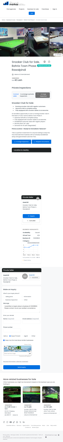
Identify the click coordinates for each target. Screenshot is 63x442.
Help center (53, 425)
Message (6, 303)
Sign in (55, 9)
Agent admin (26, 425)
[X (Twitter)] (20, 422)
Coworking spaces (36, 425)
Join (31, 13)
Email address (31, 319)
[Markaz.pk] (14, 3)
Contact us (28, 427)
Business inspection (12, 300)
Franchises (45, 9)
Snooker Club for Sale (41, 20)
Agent (26, 336)
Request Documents (42, 142)
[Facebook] (4, 422)
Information (27, 296)
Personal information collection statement (15, 361)
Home (3, 20)
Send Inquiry (22, 367)
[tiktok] (14, 422)
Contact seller (16, 95)
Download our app (51, 435)
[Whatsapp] (17, 422)
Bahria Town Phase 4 (29, 20)
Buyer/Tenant (15, 336)
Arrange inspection (43, 95)
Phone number (8, 327)
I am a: (5, 336)
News (43, 425)
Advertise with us (10, 425)
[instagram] (7, 422)
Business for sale (33, 9)
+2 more (58, 54)
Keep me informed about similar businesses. (19, 340)
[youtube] (10, 422)
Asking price (9, 296)
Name (8, 319)
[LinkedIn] (24, 422)
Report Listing (27, 260)
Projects (21, 9)
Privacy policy (6, 435)
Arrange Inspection (22, 142)
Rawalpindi (19, 20)
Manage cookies (15, 435)
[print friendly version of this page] (44, 61)
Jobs (47, 425)
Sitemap (8, 436)
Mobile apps (35, 427)
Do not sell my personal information (29, 435)
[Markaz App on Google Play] (59, 435)
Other (25, 300)
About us (19, 425)
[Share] (49, 61)
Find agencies (11, 9)
